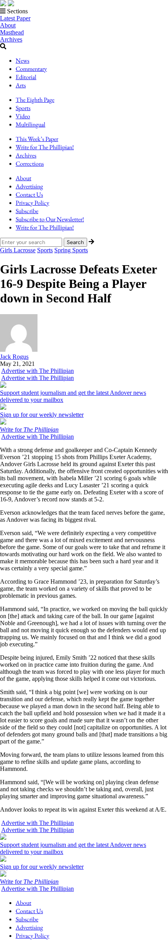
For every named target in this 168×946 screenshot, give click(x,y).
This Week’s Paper (37, 139)
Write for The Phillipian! (45, 147)
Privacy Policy (32, 203)
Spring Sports (71, 250)
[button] (84, 11)
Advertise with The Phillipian (37, 370)
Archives (11, 39)
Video (23, 116)
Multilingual (30, 124)
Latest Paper (15, 18)
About (8, 25)
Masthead (12, 32)
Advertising (29, 186)
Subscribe (27, 211)
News (22, 60)
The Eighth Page (35, 100)
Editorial (26, 77)
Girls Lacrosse (18, 250)
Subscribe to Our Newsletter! (50, 219)
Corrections (30, 163)
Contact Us (29, 194)
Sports (23, 108)
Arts (21, 85)
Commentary (31, 69)
